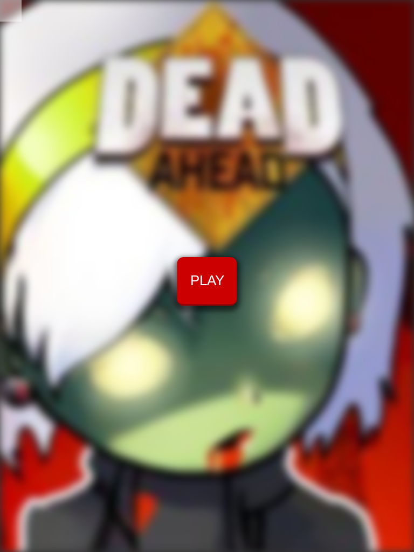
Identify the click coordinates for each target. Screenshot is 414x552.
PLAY (207, 280)
